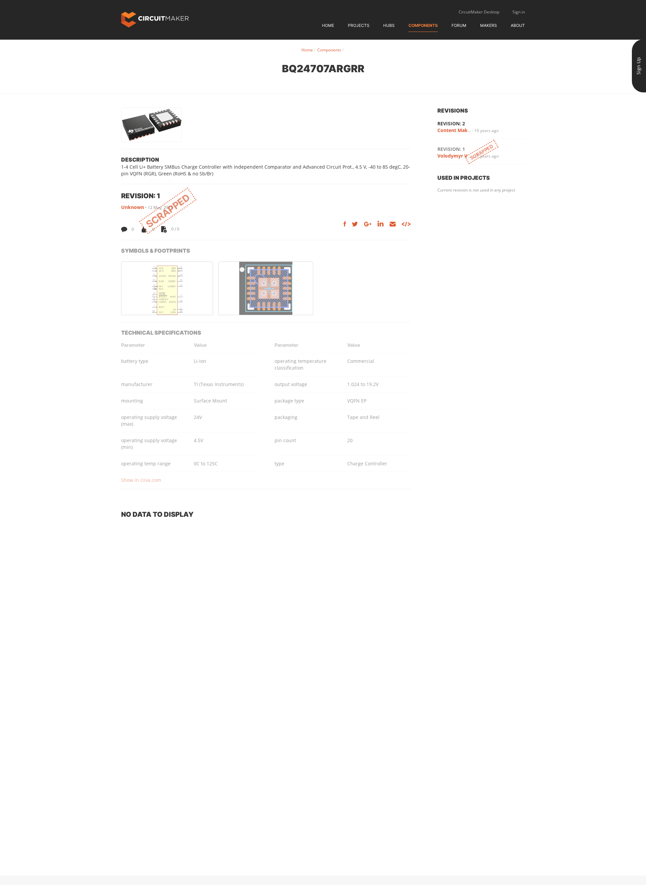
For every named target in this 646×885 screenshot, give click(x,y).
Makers (488, 25)
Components (423, 25)
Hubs (389, 25)
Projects (358, 25)
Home (328, 25)
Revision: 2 (451, 123)
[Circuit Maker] (155, 19)
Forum (459, 25)
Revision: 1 (451, 149)
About (518, 25)
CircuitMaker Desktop (479, 12)
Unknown (132, 207)
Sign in (518, 12)
